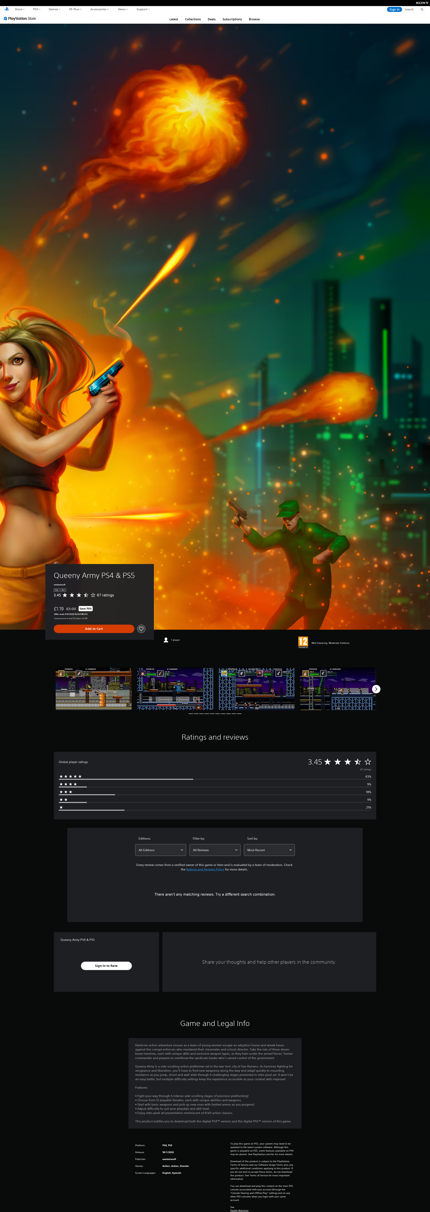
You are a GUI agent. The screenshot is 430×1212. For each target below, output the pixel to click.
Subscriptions (232, 19)
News (122, 9)
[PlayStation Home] (7, 9)
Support (141, 9)
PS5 (35, 9)
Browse (254, 19)
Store (18, 9)
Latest (173, 19)
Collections (193, 19)
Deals (212, 19)
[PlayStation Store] (21, 18)
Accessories (98, 9)
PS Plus (74, 9)
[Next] (376, 689)
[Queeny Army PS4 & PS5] (94, 689)
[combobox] (160, 850)
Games (53, 9)
